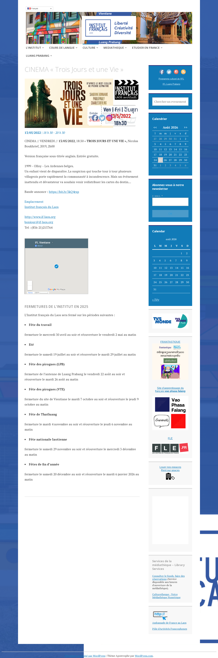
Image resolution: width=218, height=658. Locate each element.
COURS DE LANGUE (62, 47)
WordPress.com (144, 656)
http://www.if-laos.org (40, 217)
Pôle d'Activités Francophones (169, 629)
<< (155, 127)
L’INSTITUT (33, 47)
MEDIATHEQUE (113, 47)
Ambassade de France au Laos (169, 622)
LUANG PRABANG (37, 55)
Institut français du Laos (42, 207)
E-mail (157, 196)
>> (185, 127)
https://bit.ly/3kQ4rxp (64, 192)
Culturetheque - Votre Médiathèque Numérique (166, 596)
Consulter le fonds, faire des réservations (168, 577)
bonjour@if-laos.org (39, 222)
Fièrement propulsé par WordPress (85, 656)
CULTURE (89, 47)
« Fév (155, 300)
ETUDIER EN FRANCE (146, 47)
